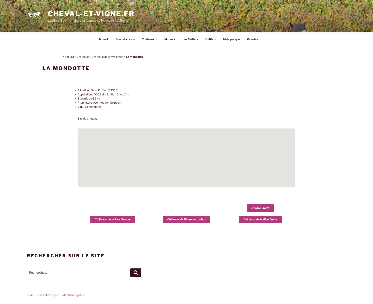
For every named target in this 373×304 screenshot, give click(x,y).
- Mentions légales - (73, 295)
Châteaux (148, 39)
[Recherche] (135, 272)
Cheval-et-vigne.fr (91, 14)
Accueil (103, 39)
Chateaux (83, 56)
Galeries (252, 39)
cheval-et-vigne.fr (49, 295)
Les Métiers (190, 39)
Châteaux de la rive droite (107, 56)
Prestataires (123, 39)
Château (92, 118)
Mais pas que (231, 39)
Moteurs (169, 39)
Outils (209, 39)
